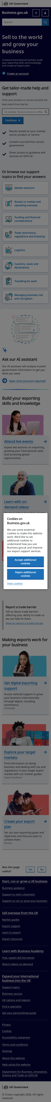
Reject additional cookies (25, 573)
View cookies (15, 583)
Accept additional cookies (25, 561)
